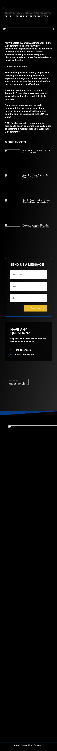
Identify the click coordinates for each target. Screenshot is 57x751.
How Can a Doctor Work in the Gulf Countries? (36, 151)
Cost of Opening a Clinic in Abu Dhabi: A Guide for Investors (36, 201)
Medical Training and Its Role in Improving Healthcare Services (36, 226)
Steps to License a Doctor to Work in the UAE (35, 176)
